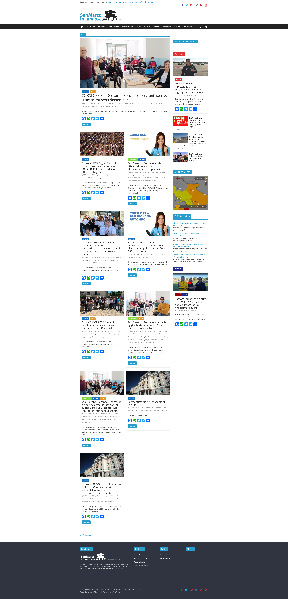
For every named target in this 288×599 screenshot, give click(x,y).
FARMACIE (177, 27)
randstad (164, 411)
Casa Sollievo (111, 496)
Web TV (184, 295)
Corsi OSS (117, 103)
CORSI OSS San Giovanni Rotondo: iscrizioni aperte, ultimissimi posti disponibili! (124, 97)
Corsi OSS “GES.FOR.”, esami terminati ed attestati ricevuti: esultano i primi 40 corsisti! (99, 325)
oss (83, 106)
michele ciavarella (153, 178)
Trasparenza (127, 27)
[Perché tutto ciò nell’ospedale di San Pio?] (148, 372)
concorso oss (113, 175)
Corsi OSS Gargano (134, 334)
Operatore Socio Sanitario (136, 340)
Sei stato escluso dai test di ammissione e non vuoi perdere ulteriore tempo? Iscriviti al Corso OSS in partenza (147, 247)
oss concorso (108, 178)
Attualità (90, 27)
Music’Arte (166, 27)
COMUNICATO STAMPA (103, 103)
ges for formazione (153, 103)
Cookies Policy (165, 555)
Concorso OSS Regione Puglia (91, 178)
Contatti (188, 27)
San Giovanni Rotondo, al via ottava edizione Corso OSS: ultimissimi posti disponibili (144, 166)
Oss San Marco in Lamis (110, 106)
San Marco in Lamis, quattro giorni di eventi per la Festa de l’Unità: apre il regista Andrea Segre (197, 122)
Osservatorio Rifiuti (141, 566)
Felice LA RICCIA (195, 311)
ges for (144, 103)
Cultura (147, 27)
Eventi (138, 27)
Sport (156, 27)
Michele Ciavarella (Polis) (159, 337)
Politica (101, 27)
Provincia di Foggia (141, 558)
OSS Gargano (152, 340)
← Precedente (86, 535)
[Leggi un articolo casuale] (205, 26)
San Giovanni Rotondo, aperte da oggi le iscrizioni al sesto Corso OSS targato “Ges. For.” (147, 325)
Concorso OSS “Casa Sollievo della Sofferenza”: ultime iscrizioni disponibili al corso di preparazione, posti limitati (101, 488)
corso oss (136, 178)
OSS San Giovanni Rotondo (93, 106)
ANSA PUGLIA (183, 216)
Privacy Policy (165, 558)
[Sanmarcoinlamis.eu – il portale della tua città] (82, 26)
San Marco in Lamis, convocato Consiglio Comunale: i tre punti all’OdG (133, 2)
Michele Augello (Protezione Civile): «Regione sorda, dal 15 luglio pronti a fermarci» (189, 88)
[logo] (100, 554)
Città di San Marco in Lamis (144, 555)
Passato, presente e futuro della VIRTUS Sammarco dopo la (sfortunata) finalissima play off (190, 303)
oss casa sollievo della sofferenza (149, 411)
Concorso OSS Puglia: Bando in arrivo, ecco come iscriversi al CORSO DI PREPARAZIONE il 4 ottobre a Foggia (99, 167)
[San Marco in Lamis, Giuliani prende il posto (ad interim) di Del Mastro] (180, 153)
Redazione (102, 175)
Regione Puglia (139, 562)
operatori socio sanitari (145, 181)
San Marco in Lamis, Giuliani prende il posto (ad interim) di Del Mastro (197, 157)
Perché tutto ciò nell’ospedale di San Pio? (146, 403)
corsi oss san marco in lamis (105, 334)
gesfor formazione (87, 419)
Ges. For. (143, 178)
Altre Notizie (113, 27)
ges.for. (163, 103)
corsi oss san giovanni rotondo (131, 103)
